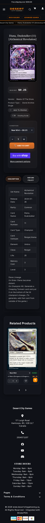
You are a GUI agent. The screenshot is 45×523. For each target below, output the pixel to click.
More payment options (20, 161)
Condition (14, 126)
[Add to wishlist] (26, 381)
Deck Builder (14, 17)
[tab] (13, 179)
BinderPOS (22, 513)
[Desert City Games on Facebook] (22, 444)
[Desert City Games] (17, 9)
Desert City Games (22, 408)
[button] (36, 9)
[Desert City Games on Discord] (22, 456)
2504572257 (22, 437)
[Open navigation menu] (4, 9)
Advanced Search (31, 17)
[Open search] (30, 9)
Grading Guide (23, 116)
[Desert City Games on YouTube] (22, 450)
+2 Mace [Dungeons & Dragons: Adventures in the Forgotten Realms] (18, 376)
